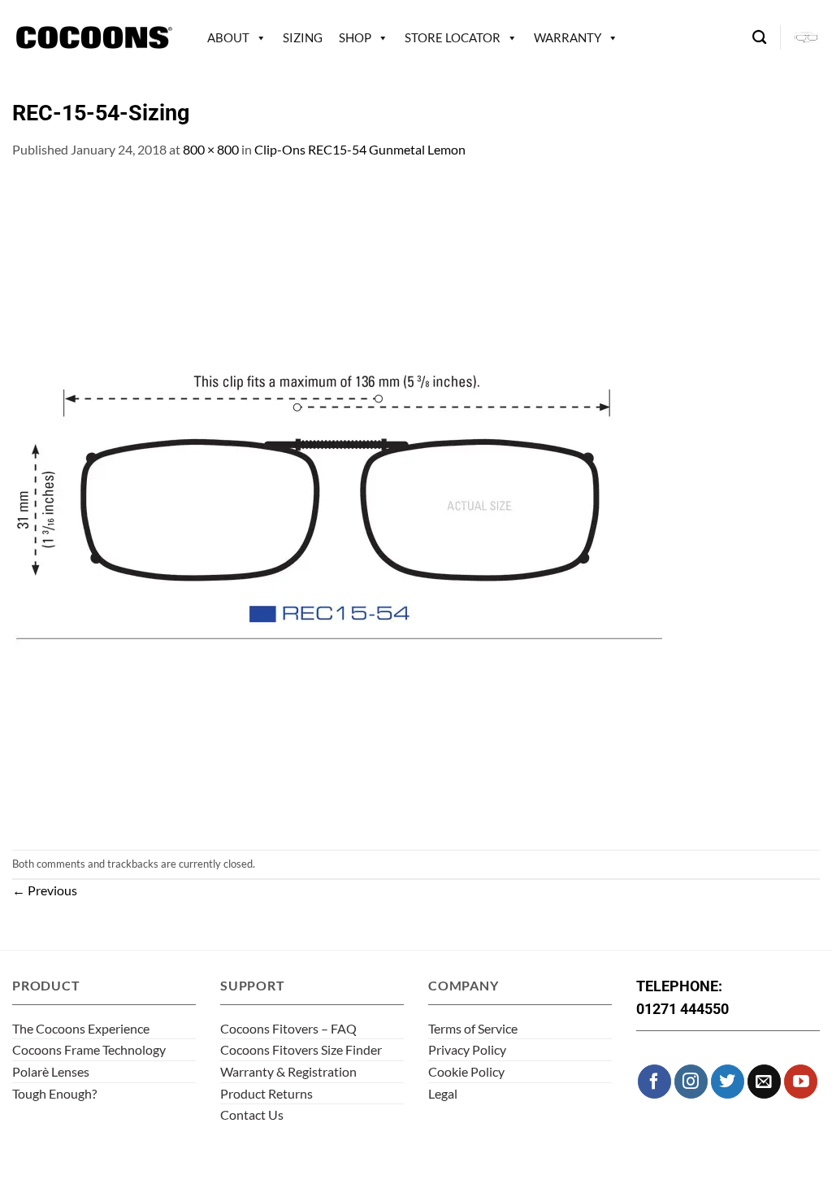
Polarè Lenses (50, 1071)
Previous (44, 890)
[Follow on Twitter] (727, 1081)
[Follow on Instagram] (691, 1081)
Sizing (303, 37)
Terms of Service (473, 1028)
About (228, 37)
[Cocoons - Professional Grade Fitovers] (93, 37)
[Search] (759, 37)
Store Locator (452, 37)
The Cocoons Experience (81, 1028)
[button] (807, 37)
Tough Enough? (54, 1093)
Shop (355, 37)
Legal (442, 1093)
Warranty (567, 37)
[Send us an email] (764, 1081)
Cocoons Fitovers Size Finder (301, 1049)
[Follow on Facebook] (654, 1081)
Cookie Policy (466, 1071)
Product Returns (266, 1093)
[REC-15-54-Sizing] (337, 503)
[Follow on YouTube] (800, 1081)
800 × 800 (211, 149)
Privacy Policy (467, 1049)
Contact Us (252, 1114)
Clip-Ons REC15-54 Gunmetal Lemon (360, 149)
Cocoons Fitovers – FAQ (288, 1028)
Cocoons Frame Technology (89, 1049)
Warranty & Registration (288, 1071)
